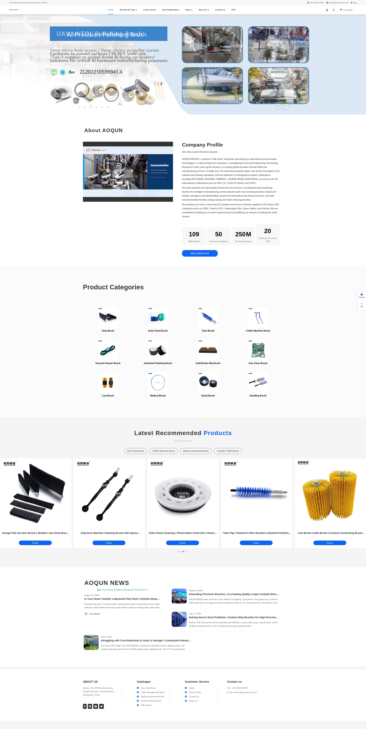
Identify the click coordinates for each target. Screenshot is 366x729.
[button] (286, 107)
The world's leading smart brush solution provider (28, 3)
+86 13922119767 (317, 3)
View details (94, 614)
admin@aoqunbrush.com (338, 3)
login (355, 3)
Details (35, 543)
